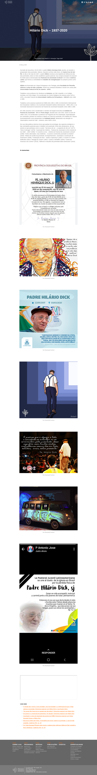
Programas (28, 744)
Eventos (62, 744)
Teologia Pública (27, 748)
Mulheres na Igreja (74, 759)
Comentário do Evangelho (76, 746)
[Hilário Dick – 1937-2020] (92, 2)
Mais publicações (51, 746)
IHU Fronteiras (27, 749)
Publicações (52, 744)
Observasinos (27, 746)
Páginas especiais (40, 749)
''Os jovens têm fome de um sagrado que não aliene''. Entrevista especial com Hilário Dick (48, 711)
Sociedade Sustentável (29, 752)
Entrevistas (38, 748)
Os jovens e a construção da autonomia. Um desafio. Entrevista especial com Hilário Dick (48, 713)
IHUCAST (38, 752)
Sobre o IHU (17, 744)
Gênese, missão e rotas (18, 746)
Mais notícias (39, 746)
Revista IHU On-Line (51, 748)
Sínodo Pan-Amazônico (75, 757)
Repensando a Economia (29, 751)
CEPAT (14, 751)
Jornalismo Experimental (41, 751)
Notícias (39, 744)
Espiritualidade (76, 744)
